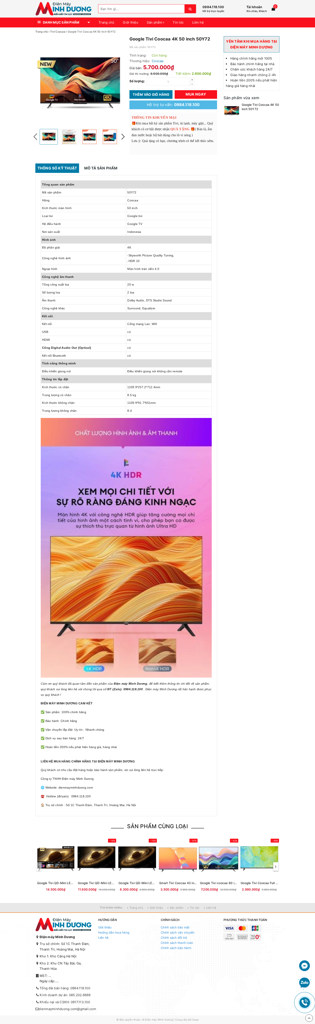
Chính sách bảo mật (175, 927)
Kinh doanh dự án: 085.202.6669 (65, 995)
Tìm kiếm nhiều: (111, 907)
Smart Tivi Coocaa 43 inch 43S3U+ (177, 883)
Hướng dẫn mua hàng (114, 932)
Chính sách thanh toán (177, 943)
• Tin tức (193, 907)
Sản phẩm (155, 22)
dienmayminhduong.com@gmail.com (67, 1009)
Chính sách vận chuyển (177, 932)
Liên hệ (198, 22)
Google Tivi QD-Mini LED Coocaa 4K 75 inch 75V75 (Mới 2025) (55, 883)
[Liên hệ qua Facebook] (304, 965)
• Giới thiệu (155, 907)
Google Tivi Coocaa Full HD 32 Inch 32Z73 (259, 883)
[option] (79, 82)
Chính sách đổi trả (174, 937)
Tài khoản (254, 7)
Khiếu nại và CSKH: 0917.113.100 (65, 1002)
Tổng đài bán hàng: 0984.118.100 (65, 988)
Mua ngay (196, 94)
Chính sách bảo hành (176, 948)
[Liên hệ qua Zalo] (304, 983)
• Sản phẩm (175, 907)
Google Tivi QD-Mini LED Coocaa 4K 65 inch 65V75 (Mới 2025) (96, 883)
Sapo (195, 1019)
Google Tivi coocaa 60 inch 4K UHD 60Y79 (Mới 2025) (218, 883)
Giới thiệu (130, 22)
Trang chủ (106, 22)
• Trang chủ (135, 907)
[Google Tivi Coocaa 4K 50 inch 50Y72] (232, 111)
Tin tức (178, 22)
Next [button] (123, 136)
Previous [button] (35, 136)
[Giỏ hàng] (273, 9)
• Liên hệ (210, 907)
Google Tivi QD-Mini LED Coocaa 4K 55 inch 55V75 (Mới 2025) (137, 883)
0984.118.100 (213, 7)
